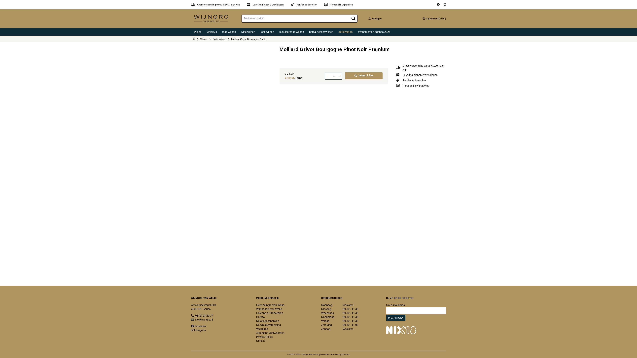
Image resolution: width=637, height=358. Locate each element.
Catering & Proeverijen (269, 313)
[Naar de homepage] (193, 39)
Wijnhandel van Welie (269, 309)
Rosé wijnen (267, 31)
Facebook (200, 326)
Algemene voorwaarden (270, 332)
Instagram (199, 330)
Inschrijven (395, 317)
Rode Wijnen (219, 39)
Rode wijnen (229, 31)
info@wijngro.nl (203, 319)
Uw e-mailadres (395, 305)
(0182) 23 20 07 (203, 315)
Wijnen (198, 31)
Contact (260, 340)
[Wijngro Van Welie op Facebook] (438, 5)
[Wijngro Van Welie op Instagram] (444, 5)
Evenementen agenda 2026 (374, 31)
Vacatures (262, 329)
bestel (365, 75)
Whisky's (212, 31)
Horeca (260, 317)
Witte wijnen (248, 31)
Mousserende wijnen (291, 31)
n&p (348, 354)
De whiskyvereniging (268, 325)
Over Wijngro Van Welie (270, 305)
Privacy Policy (264, 336)
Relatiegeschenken (267, 321)
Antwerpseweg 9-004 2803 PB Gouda (203, 307)
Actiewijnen (346, 31)
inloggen (376, 18)
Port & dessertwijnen (321, 31)
